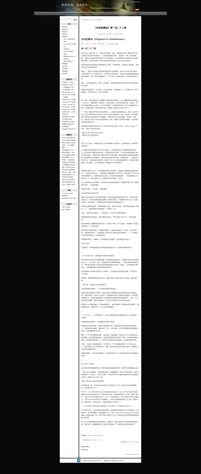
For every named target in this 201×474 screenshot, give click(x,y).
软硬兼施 (64, 64)
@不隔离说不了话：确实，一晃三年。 (73, 157)
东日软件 (66, 59)
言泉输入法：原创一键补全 (70, 82)
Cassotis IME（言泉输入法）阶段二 (72, 107)
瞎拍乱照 (64, 32)
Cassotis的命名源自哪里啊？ (70, 140)
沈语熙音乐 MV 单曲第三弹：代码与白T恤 (74, 117)
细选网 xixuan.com (69, 56)
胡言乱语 (64, 34)
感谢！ (64, 148)
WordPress (98, 461)
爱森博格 (64, 196)
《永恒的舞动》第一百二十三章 (128, 442)
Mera (65, 54)
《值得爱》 (65, 97)
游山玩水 (64, 66)
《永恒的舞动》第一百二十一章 (91, 440)
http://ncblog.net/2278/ (95, 435)
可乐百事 (64, 69)
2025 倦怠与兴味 (67, 119)
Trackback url (129, 454)
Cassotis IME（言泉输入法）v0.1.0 (72, 102)
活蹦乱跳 (64, 37)
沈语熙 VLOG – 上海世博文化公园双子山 (74, 112)
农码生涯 (64, 27)
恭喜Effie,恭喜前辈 (67, 177)
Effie (65, 42)
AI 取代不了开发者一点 (69, 129)
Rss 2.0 (137, 454)
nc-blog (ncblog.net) (86, 13)
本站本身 (64, 73)
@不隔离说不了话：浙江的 (70, 150)
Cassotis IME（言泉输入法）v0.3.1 (72, 95)
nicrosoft (121, 461)
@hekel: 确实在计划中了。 (70, 143)
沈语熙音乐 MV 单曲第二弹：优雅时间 (73, 122)
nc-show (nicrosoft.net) (70, 13)
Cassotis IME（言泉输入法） (70, 109)
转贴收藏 (64, 71)
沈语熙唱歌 (65, 126)
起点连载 (115, 44)
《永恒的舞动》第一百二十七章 (71, 90)
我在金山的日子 (68, 61)
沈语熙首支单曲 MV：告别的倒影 (72, 124)
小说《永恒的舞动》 (70, 39)
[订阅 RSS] (137, 10)
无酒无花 (64, 29)
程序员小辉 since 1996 (68, 198)
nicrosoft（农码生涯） (98, 44)
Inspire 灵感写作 (69, 51)
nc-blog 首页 (85, 20)
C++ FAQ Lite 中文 (67, 193)
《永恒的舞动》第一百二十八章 (71, 87)
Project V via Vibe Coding (69, 104)
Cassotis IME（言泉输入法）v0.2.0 (72, 99)
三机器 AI (66, 49)
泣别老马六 (65, 114)
